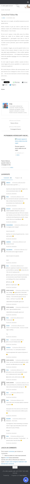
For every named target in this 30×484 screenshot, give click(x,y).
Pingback (18, 178)
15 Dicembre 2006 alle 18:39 (19, 418)
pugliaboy (8, 241)
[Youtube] (22, 479)
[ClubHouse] (19, 479)
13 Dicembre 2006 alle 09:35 (18, 182)
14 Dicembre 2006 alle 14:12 (17, 370)
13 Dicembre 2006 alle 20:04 (22, 290)
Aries (3, 18)
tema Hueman (23, 475)
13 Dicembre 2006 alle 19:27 (17, 265)
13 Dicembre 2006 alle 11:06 (17, 196)
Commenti (7, 178)
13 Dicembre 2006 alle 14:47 (20, 249)
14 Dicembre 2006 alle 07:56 (18, 347)
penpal (7, 325)
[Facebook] (7, 479)
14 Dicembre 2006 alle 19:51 (17, 392)
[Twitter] (13, 479)
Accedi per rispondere (11, 193)
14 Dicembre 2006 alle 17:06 (22, 382)
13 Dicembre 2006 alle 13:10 (18, 208)
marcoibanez (9, 249)
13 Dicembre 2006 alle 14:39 (19, 241)
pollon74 (8, 182)
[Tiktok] (16, 479)
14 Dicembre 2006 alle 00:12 (17, 339)
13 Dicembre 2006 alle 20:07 (22, 307)
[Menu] (28, 2)
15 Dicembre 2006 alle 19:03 (17, 436)
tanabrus (8, 347)
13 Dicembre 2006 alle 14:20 (21, 225)
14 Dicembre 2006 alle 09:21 (22, 360)
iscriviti (7, 457)
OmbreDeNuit (9, 225)
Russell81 (8, 418)
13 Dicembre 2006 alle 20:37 (17, 317)
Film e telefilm (5, 10)
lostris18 (8, 208)
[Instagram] (10, 479)
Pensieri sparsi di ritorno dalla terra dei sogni (20, 148)
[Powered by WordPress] (9, 475)
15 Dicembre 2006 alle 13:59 (17, 400)
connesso (11, 451)
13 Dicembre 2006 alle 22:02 (17, 325)
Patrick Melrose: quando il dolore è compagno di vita (6, 162)
